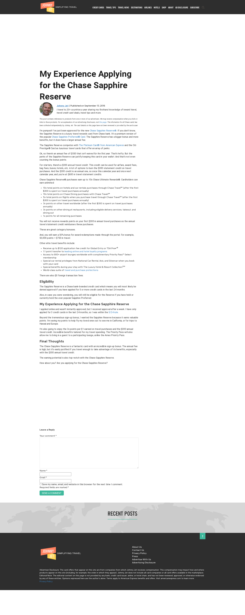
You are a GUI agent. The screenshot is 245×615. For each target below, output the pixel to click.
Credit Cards (98, 7)
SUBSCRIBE (194, 7)
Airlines (148, 7)
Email (43, 478)
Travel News (123, 7)
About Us (137, 547)
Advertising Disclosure (144, 563)
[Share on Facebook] (3, 298)
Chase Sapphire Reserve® (103, 130)
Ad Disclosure (181, 7)
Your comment (48, 436)
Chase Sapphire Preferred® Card (68, 137)
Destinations (136, 7)
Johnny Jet (62, 106)
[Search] (203, 7)
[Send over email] (3, 317)
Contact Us (138, 550)
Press (135, 556)
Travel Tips (111, 7)
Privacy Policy (139, 553)
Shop (164, 7)
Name (43, 471)
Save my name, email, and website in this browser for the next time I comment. (82, 484)
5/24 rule (113, 312)
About (170, 7)
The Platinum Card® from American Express (101, 145)
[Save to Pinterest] (3, 311)
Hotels (157, 7)
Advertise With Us (141, 559)
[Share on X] (3, 304)
